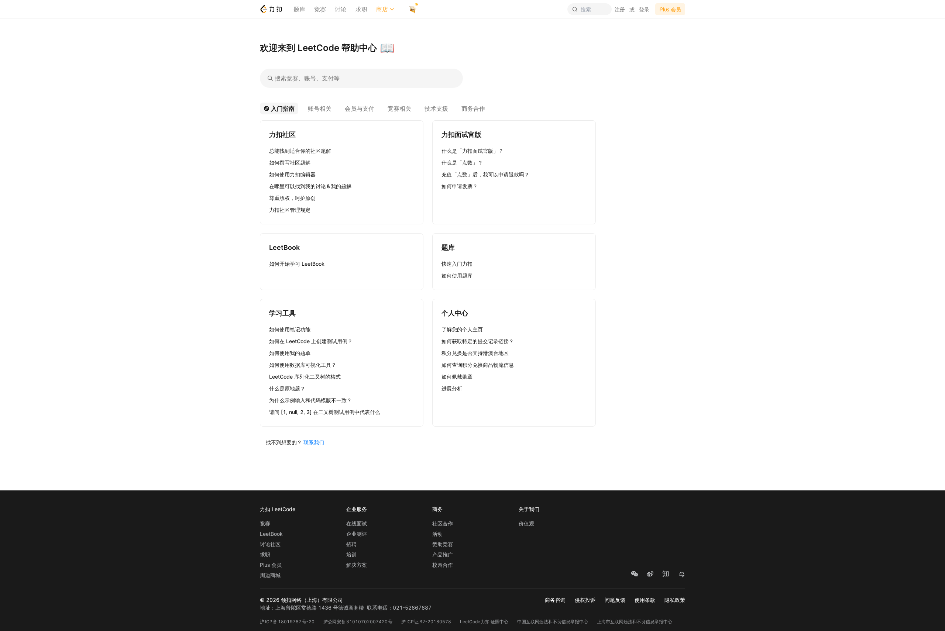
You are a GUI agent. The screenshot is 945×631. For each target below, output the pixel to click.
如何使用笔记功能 (289, 329)
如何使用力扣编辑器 (292, 174)
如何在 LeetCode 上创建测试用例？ (311, 341)
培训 (351, 554)
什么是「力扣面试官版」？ (472, 151)
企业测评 (356, 534)
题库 (299, 9)
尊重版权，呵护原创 (292, 198)
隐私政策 (674, 600)
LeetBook (271, 534)
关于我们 (529, 509)
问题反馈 (615, 600)
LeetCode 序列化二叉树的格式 (305, 376)
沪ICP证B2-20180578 (426, 621)
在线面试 (356, 523)
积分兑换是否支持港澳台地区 (475, 353)
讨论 (341, 9)
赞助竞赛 (442, 544)
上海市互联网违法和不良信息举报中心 (634, 621)
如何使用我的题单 (289, 353)
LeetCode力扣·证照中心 (484, 621)
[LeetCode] (271, 9)
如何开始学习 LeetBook (296, 264)
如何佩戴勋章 (456, 376)
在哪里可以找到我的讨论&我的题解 (310, 186)
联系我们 (313, 442)
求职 (361, 9)
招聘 (351, 544)
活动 (437, 534)
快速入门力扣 (456, 264)
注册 (620, 9)
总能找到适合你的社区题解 (300, 151)
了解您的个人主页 (462, 329)
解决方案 (356, 565)
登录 (644, 9)
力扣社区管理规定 (289, 210)
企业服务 (356, 509)
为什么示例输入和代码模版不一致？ (310, 400)
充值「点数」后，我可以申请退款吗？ (485, 174)
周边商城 (270, 575)
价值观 (526, 523)
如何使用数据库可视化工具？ (302, 365)
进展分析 (451, 388)
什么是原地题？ (287, 388)
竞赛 (320, 9)
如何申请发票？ (459, 186)
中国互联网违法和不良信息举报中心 (552, 621)
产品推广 (442, 554)
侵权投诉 (585, 600)
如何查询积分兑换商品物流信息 (477, 365)
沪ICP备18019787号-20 (287, 621)
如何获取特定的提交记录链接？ (477, 341)
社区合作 (442, 523)
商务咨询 (555, 600)
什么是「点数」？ (462, 162)
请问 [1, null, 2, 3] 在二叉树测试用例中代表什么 (324, 412)
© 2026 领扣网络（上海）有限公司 (301, 600)
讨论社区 (270, 544)
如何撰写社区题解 (289, 162)
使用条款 (645, 600)
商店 (382, 9)
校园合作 (442, 565)
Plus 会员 (271, 565)
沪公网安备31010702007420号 (357, 621)
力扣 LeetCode (277, 509)
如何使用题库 (456, 275)
